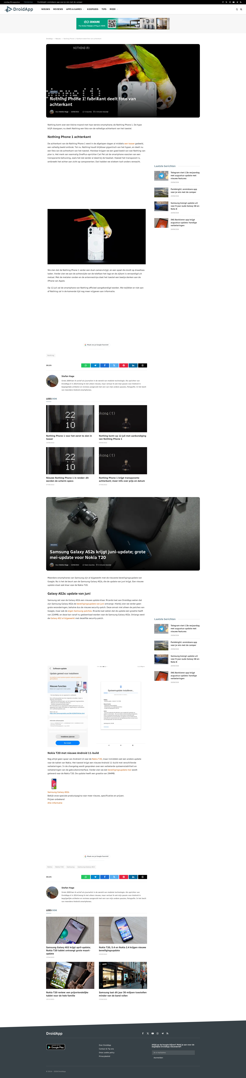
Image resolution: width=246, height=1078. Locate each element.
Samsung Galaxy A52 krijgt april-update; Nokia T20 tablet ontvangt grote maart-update (68, 950)
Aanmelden (158, 1058)
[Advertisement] (97, 186)
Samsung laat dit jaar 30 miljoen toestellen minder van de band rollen (123, 994)
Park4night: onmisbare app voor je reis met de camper (59, 2)
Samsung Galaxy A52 (86, 867)
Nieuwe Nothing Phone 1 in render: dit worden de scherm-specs (67, 479)
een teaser (129, 143)
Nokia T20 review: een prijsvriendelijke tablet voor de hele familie (67, 994)
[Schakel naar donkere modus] (237, 9)
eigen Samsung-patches (80, 611)
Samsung (70, 867)
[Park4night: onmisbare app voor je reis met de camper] (161, 192)
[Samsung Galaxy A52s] (54, 788)
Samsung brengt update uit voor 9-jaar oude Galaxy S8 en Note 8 (185, 206)
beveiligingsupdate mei (119, 770)
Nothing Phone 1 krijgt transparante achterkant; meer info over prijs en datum (122, 479)
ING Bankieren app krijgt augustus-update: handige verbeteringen (184, 222)
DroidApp (49, 39)
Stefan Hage (63, 112)
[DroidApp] (19, 9)
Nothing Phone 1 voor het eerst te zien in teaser (69, 437)
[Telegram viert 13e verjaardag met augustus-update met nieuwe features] (161, 176)
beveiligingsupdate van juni (90, 603)
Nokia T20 (97, 759)
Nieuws (45, 9)
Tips (104, 9)
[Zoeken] (241, 9)
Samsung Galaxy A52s (58, 792)
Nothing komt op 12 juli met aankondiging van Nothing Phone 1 (122, 437)
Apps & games (74, 9)
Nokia (49, 867)
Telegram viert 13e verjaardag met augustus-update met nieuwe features (185, 175)
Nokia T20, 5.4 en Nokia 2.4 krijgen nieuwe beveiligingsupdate (122, 949)
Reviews (58, 9)
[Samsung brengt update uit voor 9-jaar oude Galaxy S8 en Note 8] (161, 206)
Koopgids (92, 9)
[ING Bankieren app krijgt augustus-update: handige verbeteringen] (161, 223)
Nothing (50, 355)
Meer (113, 9)
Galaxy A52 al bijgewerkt (62, 618)
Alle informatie (55, 803)
